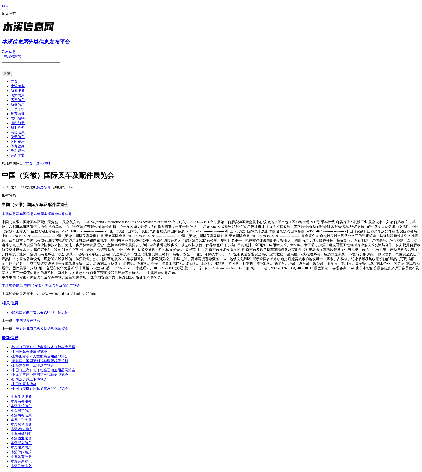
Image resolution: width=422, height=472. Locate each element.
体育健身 (18, 146)
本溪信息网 (10, 214)
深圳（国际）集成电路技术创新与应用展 (43, 347)
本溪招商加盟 (21, 434)
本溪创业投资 (21, 438)
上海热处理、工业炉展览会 (32, 365)
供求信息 (18, 95)
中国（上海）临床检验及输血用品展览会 (43, 370)
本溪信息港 (28, 214)
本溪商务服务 (21, 401)
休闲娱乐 (18, 141)
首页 (5, 5)
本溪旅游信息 (21, 447)
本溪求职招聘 (21, 429)
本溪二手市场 (21, 420)
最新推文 (18, 155)
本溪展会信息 (12, 285)
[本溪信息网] (29, 32)
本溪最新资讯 (21, 461)
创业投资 (18, 127)
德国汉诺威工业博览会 (29, 379)
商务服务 (18, 91)
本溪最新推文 (21, 466)
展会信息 (18, 132)
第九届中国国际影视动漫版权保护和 (39, 361)
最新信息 (10, 337)
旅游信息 (18, 137)
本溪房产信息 (21, 410)
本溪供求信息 (21, 406)
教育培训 (18, 114)
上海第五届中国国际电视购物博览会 (39, 375)
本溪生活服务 (21, 397)
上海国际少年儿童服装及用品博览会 (39, 356)
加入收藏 (9, 14)
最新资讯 (18, 151)
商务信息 (18, 104)
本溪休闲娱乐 (21, 452)
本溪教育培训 (21, 424)
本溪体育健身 (21, 457)
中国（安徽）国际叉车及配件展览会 (52, 285)
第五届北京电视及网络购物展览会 (42, 328)
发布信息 (9, 52)
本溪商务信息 (21, 415)
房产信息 (18, 100)
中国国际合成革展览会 (29, 352)
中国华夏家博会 (28, 320)
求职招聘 (18, 118)
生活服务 (18, 86)
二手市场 (18, 109)
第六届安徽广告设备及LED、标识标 (39, 312)
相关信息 (10, 303)
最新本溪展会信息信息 (54, 214)
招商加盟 (18, 123)
